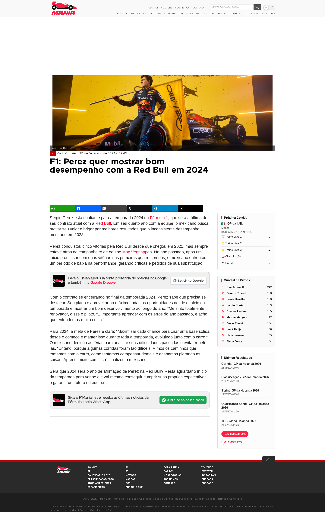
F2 (138, 13)
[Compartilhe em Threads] (190, 208)
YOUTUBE (207, 467)
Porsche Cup (195, 13)
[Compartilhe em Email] (113, 208)
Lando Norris (235, 305)
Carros (234, 13)
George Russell (236, 293)
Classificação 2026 (100, 479)
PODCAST (207, 483)
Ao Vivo (122, 13)
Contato (198, 8)
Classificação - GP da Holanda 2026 (245, 377)
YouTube (166, 8)
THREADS (207, 479)
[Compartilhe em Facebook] (88, 208)
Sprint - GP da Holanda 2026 (240, 390)
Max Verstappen (137, 252)
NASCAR (169, 13)
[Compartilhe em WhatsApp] (62, 208)
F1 (132, 13)
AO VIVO (92, 467)
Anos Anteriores (99, 483)
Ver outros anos (233, 441)
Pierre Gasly (234, 341)
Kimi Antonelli (236, 287)
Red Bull (103, 223)
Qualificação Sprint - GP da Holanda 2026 (245, 405)
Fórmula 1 (159, 217)
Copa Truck (217, 13)
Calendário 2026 (98, 475)
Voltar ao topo (268, 460)
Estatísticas (96, 487)
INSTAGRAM (208, 475)
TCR (180, 13)
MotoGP (155, 13)
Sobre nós (182, 8)
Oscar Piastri (235, 323)
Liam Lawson (235, 335)
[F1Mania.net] (64, 8)
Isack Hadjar (234, 329)
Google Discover (103, 282)
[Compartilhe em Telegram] (165, 208)
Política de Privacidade (202, 499)
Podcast (152, 8)
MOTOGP (130, 475)
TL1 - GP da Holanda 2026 (238, 421)
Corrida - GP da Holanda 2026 (241, 363)
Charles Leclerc (237, 311)
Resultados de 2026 (235, 434)
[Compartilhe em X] (139, 208)
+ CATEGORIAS (253, 13)
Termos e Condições (230, 499)
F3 (144, 13)
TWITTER (207, 471)
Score (270, 13)
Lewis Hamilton (236, 299)
